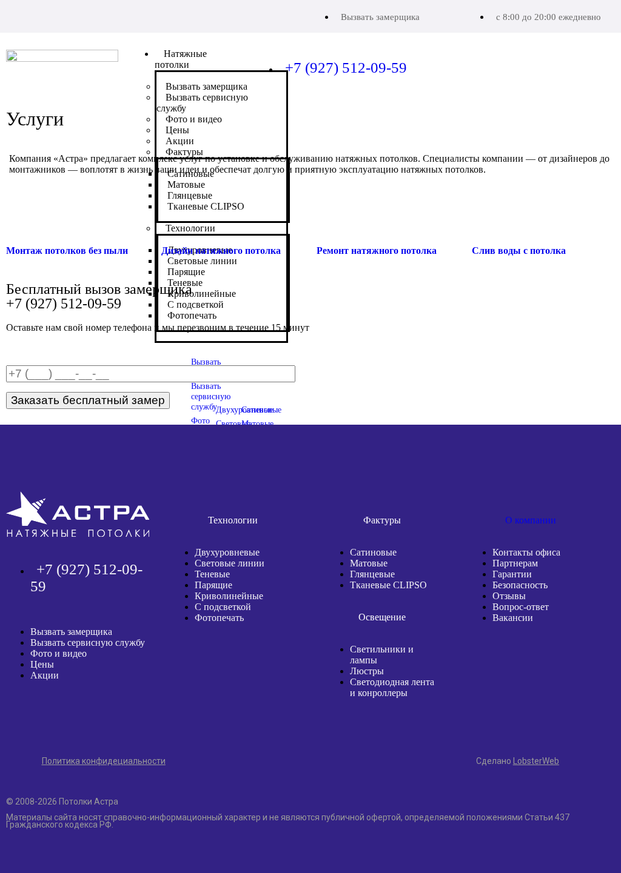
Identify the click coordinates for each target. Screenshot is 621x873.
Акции (44, 675)
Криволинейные (229, 596)
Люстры (367, 671)
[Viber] (15, 15)
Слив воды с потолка (519, 250)
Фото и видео (58, 653)
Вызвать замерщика (380, 17)
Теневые (212, 574)
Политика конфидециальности (104, 761)
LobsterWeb (536, 761)
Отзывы (509, 596)
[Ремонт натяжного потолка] (332, 215)
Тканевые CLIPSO (388, 585)
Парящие (213, 585)
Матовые (369, 563)
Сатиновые (373, 552)
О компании (530, 520)
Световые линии (229, 563)
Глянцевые (372, 574)
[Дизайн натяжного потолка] (176, 215)
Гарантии (512, 574)
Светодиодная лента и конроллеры (392, 687)
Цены (42, 664)
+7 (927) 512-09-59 (346, 67)
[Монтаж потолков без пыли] (21, 215)
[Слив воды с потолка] (487, 215)
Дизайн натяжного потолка (221, 250)
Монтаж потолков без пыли (67, 250)
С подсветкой (223, 607)
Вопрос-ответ (520, 607)
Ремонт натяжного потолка (377, 250)
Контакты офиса (526, 552)
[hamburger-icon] (229, 54)
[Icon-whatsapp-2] (46, 15)
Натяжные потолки (181, 59)
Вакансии (512, 617)
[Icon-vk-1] (108, 15)
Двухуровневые (227, 552)
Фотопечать (219, 617)
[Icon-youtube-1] (77, 15)
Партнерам (515, 563)
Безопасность (520, 585)
